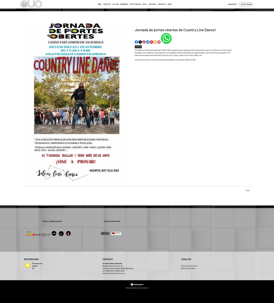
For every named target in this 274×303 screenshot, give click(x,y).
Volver (248, 190)
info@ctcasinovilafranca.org (114, 273)
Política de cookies (188, 268)
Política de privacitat (189, 266)
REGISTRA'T (232, 4)
